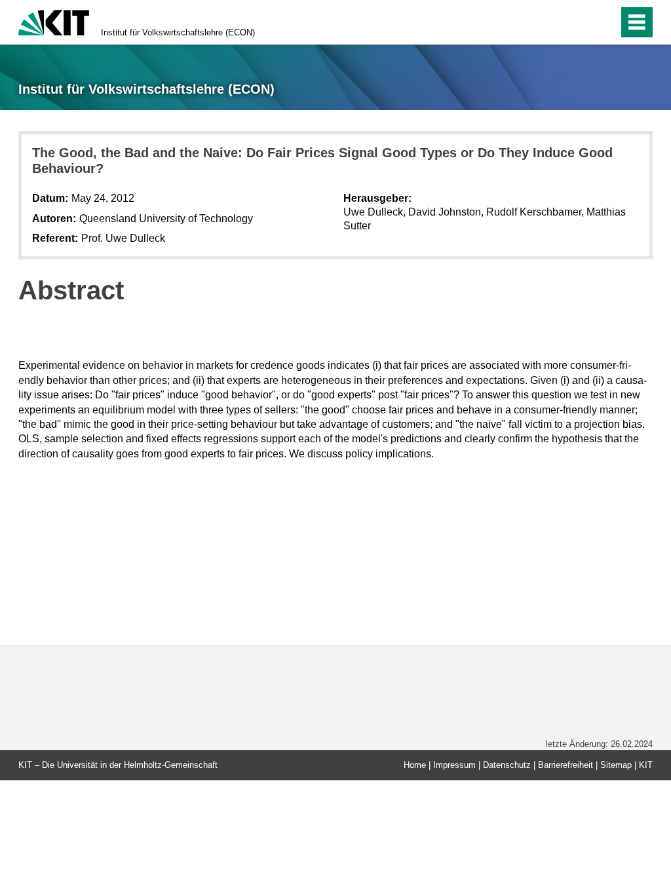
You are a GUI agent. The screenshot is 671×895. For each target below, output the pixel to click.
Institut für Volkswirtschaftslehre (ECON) (178, 32)
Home (415, 765)
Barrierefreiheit (565, 765)
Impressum (454, 765)
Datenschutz (507, 765)
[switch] (580, 22)
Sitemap (616, 765)
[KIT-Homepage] (53, 21)
